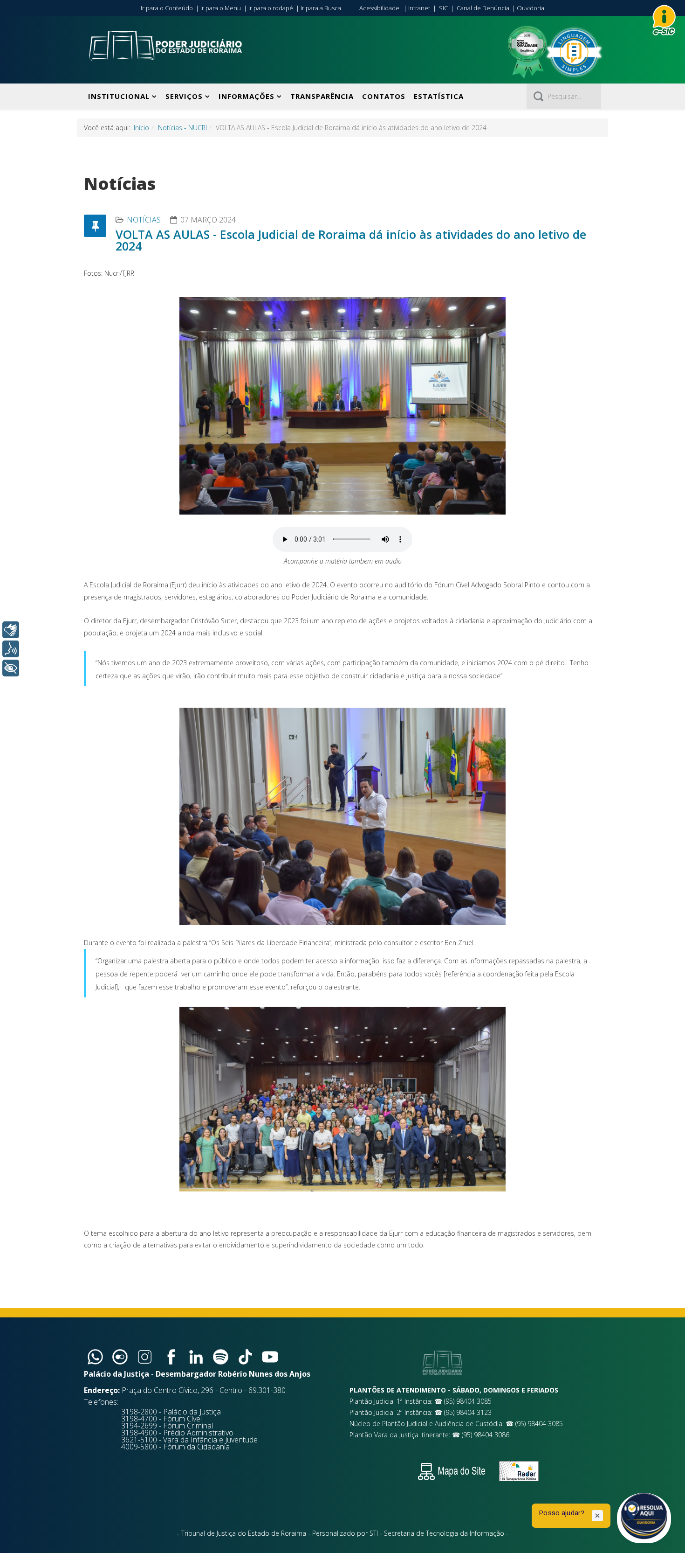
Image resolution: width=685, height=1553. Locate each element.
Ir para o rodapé (270, 8)
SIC (443, 8)
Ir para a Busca (321, 8)
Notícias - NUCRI (182, 127)
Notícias (144, 220)
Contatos (383, 96)
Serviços (184, 96)
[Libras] (10, 629)
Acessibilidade (379, 8)
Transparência (322, 96)
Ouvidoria (530, 8)
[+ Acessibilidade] (10, 668)
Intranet (419, 8)
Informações (246, 96)
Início (141, 127)
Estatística (439, 96)
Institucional (119, 96)
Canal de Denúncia (483, 8)
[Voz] (10, 649)
